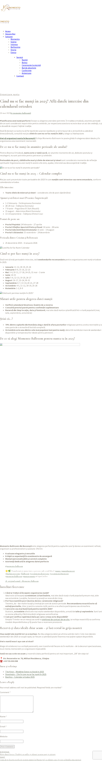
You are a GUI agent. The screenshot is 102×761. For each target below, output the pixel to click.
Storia (13, 49)
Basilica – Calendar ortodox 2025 (20, 677)
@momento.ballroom (14, 566)
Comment (5, 692)
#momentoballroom (13, 576)
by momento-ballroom (20, 113)
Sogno (13, 41)
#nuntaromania (29, 576)
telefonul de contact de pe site (55, 619)
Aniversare (26, 73)
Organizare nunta (10, 94)
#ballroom (25, 573)
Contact (20, 75)
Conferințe (26, 70)
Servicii (19, 57)
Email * (3, 726)
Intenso (14, 44)
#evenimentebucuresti (59, 573)
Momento (15, 39)
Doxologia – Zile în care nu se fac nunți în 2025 (25, 674)
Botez (24, 62)
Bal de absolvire (29, 67)
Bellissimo (15, 47)
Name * (3, 716)
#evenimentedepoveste (39, 573)
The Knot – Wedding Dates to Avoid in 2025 (24, 671)
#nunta (58, 571)
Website (3, 736)
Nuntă (24, 59)
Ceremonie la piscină (31, 65)
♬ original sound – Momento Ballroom (22, 581)
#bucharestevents (12, 573)
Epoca (13, 52)
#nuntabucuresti (68, 571)
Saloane (9, 36)
